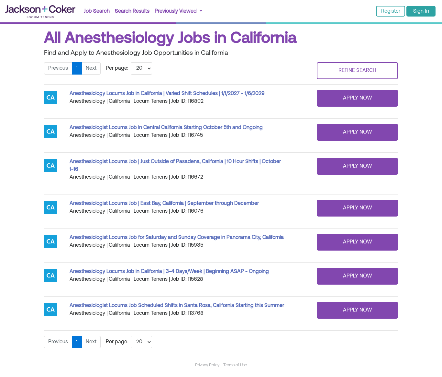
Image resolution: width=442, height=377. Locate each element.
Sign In (421, 11)
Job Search (97, 11)
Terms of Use (235, 365)
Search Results (133, 11)
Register (390, 11)
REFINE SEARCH (357, 70)
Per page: (117, 68)
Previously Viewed (176, 11)
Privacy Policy (207, 365)
